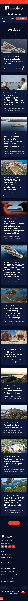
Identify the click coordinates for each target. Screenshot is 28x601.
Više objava (14, 523)
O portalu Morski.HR (6, 554)
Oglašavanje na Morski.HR (8, 557)
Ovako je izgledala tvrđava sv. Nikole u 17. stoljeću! (14, 61)
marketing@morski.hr (13, 578)
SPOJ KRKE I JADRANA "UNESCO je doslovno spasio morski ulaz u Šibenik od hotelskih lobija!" (14, 502)
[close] (26, 2)
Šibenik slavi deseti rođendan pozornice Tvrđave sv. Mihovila (13, 390)
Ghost (23, 591)
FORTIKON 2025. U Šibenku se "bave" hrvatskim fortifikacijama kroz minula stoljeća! (13, 185)
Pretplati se (21, 19)
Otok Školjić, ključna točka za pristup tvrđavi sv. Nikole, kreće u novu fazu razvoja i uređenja (13, 313)
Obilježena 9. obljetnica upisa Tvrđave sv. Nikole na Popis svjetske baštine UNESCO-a (14, 100)
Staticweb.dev (14, 594)
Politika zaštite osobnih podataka (10, 560)
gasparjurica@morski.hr (15, 575)
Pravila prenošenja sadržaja (8, 563)
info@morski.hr (11, 571)
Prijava (12, 19)
